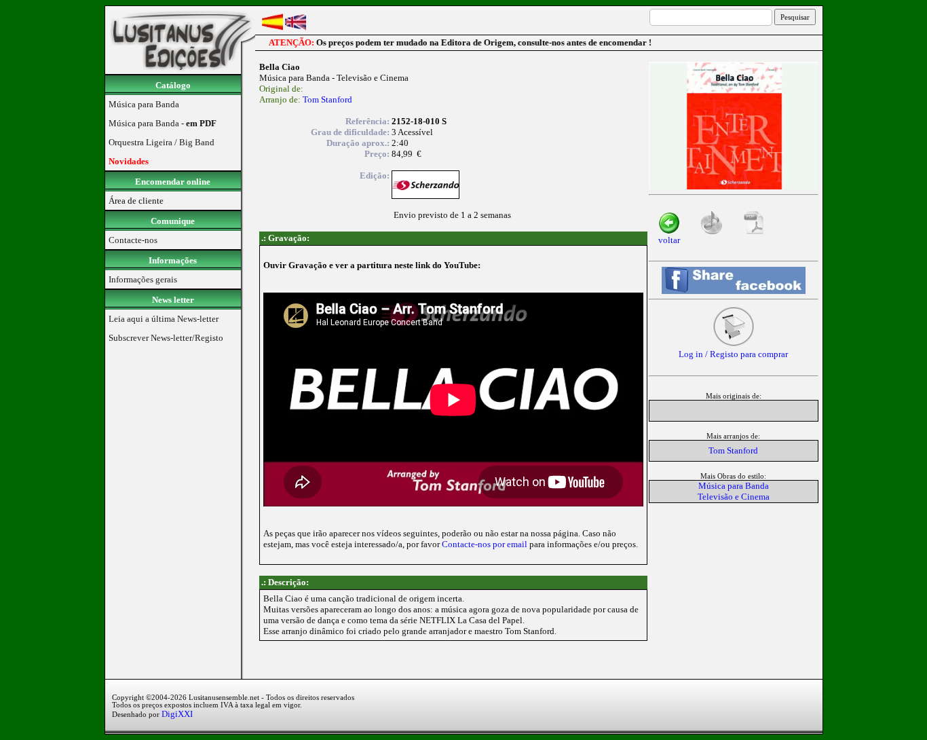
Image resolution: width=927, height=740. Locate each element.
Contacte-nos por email (484, 544)
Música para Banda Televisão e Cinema (734, 491)
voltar (669, 240)
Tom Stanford (327, 99)
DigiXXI (177, 714)
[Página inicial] (180, 71)
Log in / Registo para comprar (733, 354)
